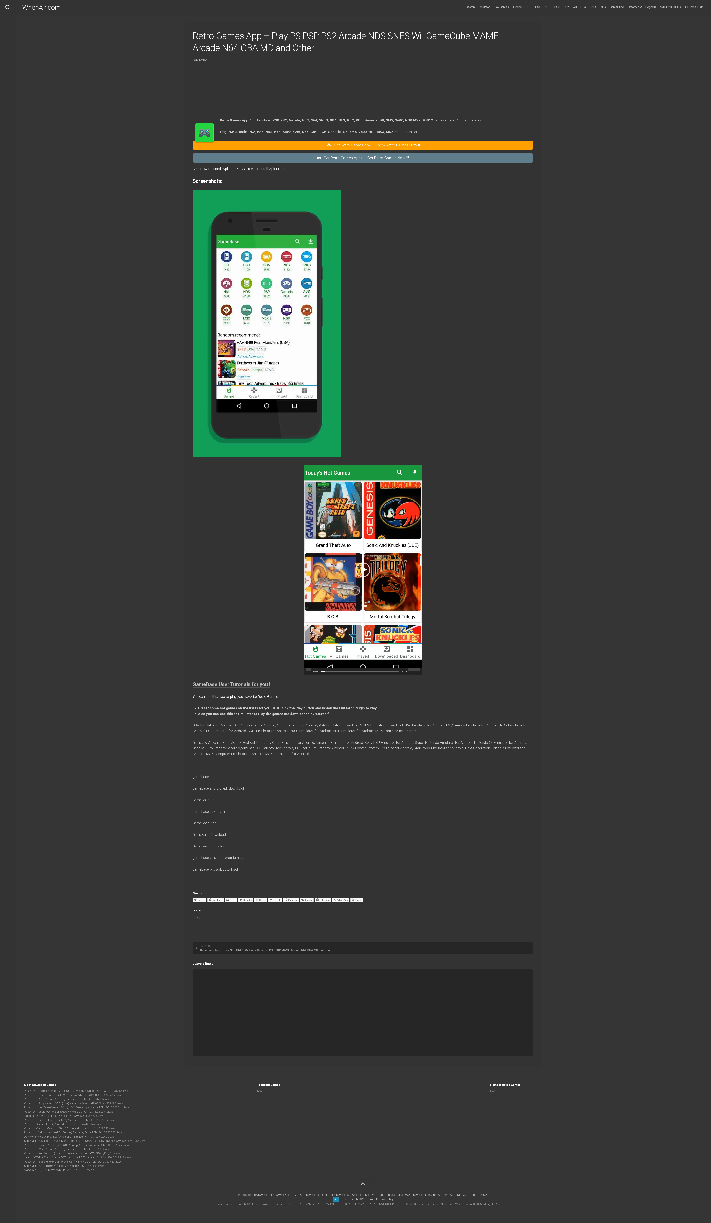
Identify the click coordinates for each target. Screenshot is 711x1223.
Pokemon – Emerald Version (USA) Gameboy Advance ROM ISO (61, 1095)
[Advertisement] (296, 92)
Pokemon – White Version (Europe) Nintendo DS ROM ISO (57, 1149)
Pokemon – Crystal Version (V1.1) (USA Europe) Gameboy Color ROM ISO (67, 1145)
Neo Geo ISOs (466, 1195)
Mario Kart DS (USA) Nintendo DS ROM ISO (49, 1170)
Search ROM (356, 1199)
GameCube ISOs (433, 1195)
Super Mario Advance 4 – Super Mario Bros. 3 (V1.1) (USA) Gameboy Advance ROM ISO (75, 1140)
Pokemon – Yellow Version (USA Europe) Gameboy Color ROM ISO (63, 1132)
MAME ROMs (412, 1195)
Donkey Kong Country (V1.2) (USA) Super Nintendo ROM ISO (59, 1136)
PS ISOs (351, 1195)
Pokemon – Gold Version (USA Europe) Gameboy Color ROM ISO (62, 1153)
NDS (547, 7)
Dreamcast (635, 7)
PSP (528, 7)
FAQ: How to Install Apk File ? (216, 169)
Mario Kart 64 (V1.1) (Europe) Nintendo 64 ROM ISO (54, 1115)
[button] (363, 569)
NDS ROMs (291, 1195)
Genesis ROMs (394, 1195)
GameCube (617, 7)
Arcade (517, 7)
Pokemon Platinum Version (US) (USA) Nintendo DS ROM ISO (59, 1128)
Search (470, 7)
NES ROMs (336, 1195)
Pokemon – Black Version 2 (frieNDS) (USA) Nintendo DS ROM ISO (62, 1161)
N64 (603, 7)
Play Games (501, 7)
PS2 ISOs (482, 1195)
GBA (583, 7)
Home (343, 1199)
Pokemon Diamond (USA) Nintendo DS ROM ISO (52, 1124)
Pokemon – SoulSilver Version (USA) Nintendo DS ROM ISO (58, 1111)
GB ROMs (363, 1195)
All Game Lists (694, 7)
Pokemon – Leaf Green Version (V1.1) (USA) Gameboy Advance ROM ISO (66, 1107)
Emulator (484, 7)
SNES (593, 7)
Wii (575, 7)
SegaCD (650, 7)
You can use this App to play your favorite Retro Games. (236, 696)
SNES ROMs (275, 1195)
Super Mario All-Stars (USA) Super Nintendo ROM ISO (55, 1165)
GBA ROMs (259, 1195)
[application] (363, 570)
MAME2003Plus (670, 7)
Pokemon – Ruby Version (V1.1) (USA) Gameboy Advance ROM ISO (63, 1103)
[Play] (308, 669)
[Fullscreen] (417, 669)
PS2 (557, 7)
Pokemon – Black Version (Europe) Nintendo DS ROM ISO (57, 1099)
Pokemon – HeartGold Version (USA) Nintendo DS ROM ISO (58, 1120)
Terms (370, 1199)
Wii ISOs (450, 1195)
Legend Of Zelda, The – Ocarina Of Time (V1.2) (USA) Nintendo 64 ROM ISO (67, 1157)
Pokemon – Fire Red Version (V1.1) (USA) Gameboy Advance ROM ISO (65, 1090)
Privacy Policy (384, 1199)
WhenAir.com (41, 7)
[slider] (360, 671)
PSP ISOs (377, 1195)
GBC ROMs (306, 1195)
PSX (538, 7)
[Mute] (411, 669)
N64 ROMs (322, 1195)
